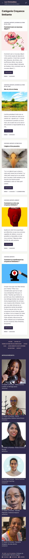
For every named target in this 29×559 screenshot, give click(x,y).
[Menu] (26, 2)
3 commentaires (20, 191)
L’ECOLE (25, 343)
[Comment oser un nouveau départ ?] (14, 41)
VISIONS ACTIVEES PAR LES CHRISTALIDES (11, 343)
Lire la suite (9, 73)
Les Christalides (10, 2)
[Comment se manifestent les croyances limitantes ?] (14, 273)
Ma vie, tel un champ (11, 89)
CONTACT (18, 348)
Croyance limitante (9, 22)
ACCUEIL (10, 341)
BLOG (5, 346)
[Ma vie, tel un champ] (14, 101)
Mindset (17, 200)
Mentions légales (15, 555)
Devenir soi (18, 22)
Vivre (9, 24)
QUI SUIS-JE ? (17, 341)
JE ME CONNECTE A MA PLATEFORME (16, 346)
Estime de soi (18, 143)
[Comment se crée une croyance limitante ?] (14, 217)
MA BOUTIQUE (11, 348)
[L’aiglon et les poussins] (14, 158)
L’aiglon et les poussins (12, 146)
